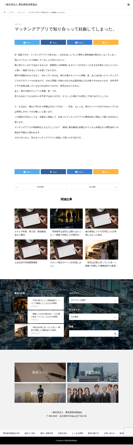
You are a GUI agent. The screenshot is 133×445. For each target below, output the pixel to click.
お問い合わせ (109, 433)
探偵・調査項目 (46, 433)
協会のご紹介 (30, 433)
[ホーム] (4, 12)
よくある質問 (77, 433)
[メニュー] (128, 4)
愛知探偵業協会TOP (11, 433)
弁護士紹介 (62, 433)
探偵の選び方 (93, 433)
